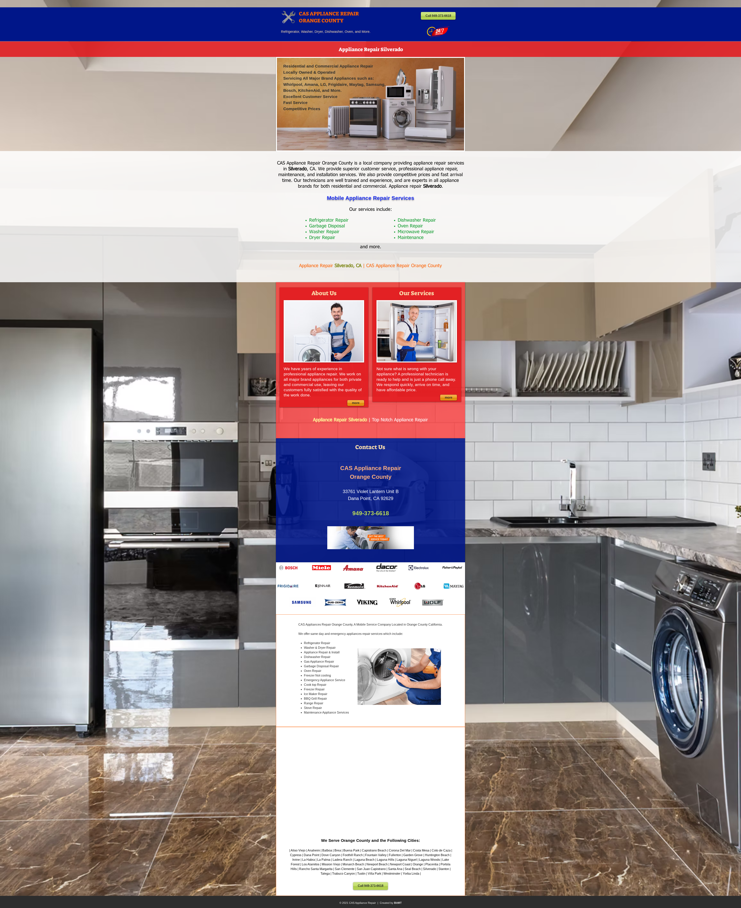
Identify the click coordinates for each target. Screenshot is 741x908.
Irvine (296, 859)
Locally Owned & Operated (309, 72)
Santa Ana (395, 869)
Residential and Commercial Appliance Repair (328, 66)
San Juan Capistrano (371, 869)
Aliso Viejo (298, 850)
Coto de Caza (441, 850)
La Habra (308, 859)
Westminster (391, 873)
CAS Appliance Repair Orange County (404, 266)
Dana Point (311, 855)
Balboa (327, 850)
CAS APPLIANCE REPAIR (329, 13)
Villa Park (374, 873)
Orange (418, 864)
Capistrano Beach (374, 850)
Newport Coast (400, 864)
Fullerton (395, 855)
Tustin (361, 873)
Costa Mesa (421, 850)
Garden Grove (413, 855)
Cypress (295, 855)
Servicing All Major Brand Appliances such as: (328, 78)
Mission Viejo (331, 864)
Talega (325, 873)
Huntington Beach (437, 855)
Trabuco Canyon (343, 873)
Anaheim (314, 850)
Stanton (443, 869)
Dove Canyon (330, 855)
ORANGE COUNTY (321, 20)
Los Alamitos (310, 864)
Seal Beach (413, 869)
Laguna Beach (364, 859)
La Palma (323, 859)
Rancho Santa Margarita (315, 869)
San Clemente (344, 869)
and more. (370, 247)
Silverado (429, 869)
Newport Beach (377, 864)
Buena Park (351, 850)
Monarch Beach (353, 864)
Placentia (431, 864)
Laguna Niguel (407, 859)
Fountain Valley (376, 855)
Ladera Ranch (342, 859)
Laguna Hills (385, 859)
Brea (337, 850)
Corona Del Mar (400, 850)
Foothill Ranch (353, 855)
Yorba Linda (411, 873)
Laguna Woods (429, 859)
